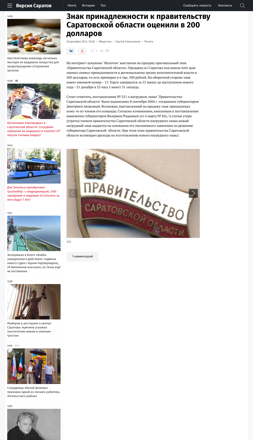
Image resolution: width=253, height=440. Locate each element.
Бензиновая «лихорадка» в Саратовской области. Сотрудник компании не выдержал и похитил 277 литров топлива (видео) (33, 129)
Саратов (33, 6)
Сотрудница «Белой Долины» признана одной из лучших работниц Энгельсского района (33, 392)
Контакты (225, 5)
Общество (105, 41)
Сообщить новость (197, 5)
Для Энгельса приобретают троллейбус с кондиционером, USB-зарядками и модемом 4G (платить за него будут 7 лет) (33, 193)
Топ (103, 5)
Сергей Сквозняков (127, 41)
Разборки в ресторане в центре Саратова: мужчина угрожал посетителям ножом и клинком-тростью (29, 329)
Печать (148, 41)
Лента (72, 5)
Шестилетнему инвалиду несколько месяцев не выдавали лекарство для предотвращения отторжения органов (33, 64)
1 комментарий (82, 256)
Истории (88, 5)
